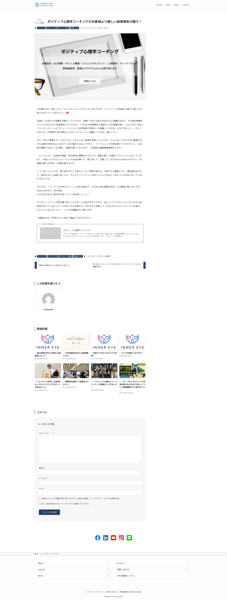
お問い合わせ (123, 569)
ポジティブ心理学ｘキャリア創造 (58, 28)
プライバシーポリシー (95, 592)
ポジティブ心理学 (103, 256)
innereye (48, 309)
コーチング (41, 28)
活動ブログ (74, 28)
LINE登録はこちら (125, 575)
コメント (44, 433)
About (41, 563)
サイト (41, 488)
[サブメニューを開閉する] (108, 563)
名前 (42, 468)
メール (43, 478)
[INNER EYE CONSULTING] (44, 4)
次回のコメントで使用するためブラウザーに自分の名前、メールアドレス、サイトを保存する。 (81, 498)
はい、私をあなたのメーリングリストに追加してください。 (66, 503)
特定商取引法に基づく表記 (130, 592)
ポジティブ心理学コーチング (76, 230)
